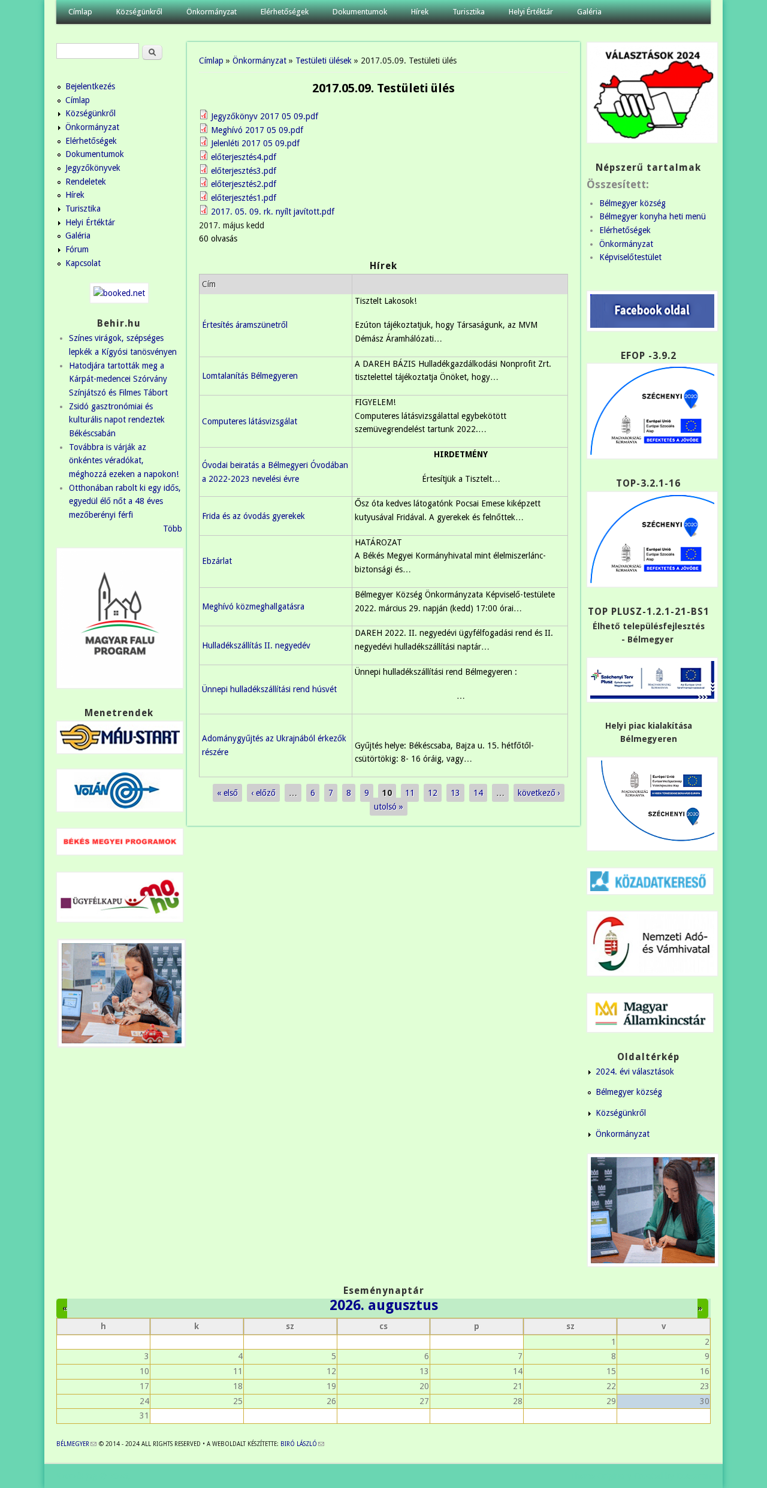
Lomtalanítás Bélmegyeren (250, 376)
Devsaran (694, 1476)
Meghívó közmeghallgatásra (253, 606)
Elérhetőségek (285, 11)
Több (172, 528)
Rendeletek (85, 181)
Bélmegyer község (632, 203)
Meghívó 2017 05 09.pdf (257, 130)
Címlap (80, 11)
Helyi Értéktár (531, 11)
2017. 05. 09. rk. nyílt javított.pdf (272, 211)
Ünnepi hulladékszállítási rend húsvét (269, 689)
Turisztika (468, 11)
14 (478, 793)
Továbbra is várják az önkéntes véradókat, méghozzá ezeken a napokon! (124, 460)
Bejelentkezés (90, 86)
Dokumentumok (360, 11)
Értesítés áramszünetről (245, 325)
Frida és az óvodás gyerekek (253, 516)
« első (227, 793)
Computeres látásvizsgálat (249, 421)
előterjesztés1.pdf (243, 198)
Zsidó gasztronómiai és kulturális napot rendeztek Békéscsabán (117, 420)
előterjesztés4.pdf (243, 157)
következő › (539, 793)
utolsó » (388, 806)
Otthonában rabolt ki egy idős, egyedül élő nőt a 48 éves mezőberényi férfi (125, 501)
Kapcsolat (83, 263)
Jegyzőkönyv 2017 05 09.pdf (264, 116)
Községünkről (139, 11)
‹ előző (263, 793)
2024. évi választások (635, 1071)
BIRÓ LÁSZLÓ (302, 1444)
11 (410, 793)
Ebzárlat (217, 561)
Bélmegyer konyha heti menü (652, 216)
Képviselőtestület (630, 257)
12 (432, 793)
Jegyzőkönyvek (92, 168)
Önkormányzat (211, 11)
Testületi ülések (323, 60)
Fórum (77, 249)
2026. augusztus (384, 1305)
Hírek (419, 11)
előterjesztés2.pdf (243, 184)
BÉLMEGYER (76, 1444)
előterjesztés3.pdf (243, 171)
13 (455, 793)
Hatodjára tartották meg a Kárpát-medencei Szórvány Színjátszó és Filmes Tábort (118, 379)
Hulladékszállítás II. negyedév (256, 645)
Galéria (589, 11)
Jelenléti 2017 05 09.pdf (255, 143)
